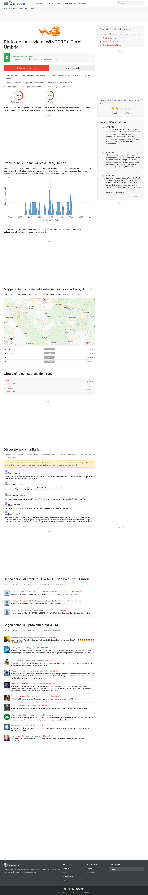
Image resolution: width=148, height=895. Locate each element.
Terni (78, 294)
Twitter (89, 868)
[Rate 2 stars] (117, 108)
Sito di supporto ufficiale (112, 45)
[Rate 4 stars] (125, 108)
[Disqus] (49, 496)
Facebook (90, 872)
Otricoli (70, 294)
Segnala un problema (27, 68)
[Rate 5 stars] (129, 108)
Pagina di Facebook (110, 41)
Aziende (49, 3)
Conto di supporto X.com (112, 38)
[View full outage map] (49, 321)
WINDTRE (23, 8)
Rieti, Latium (61, 610)
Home (39, 3)
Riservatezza (70, 3)
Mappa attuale (74, 68)
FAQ (59, 3)
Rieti (64, 294)
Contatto (82, 3)
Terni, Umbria (75, 591)
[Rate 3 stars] (121, 108)
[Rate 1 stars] (113, 108)
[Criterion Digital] (74, 889)
